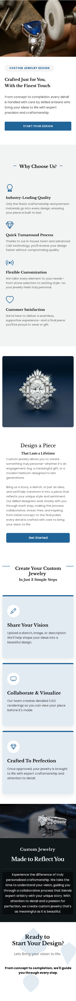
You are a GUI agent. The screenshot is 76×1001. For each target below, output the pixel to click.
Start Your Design (38, 126)
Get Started (38, 537)
